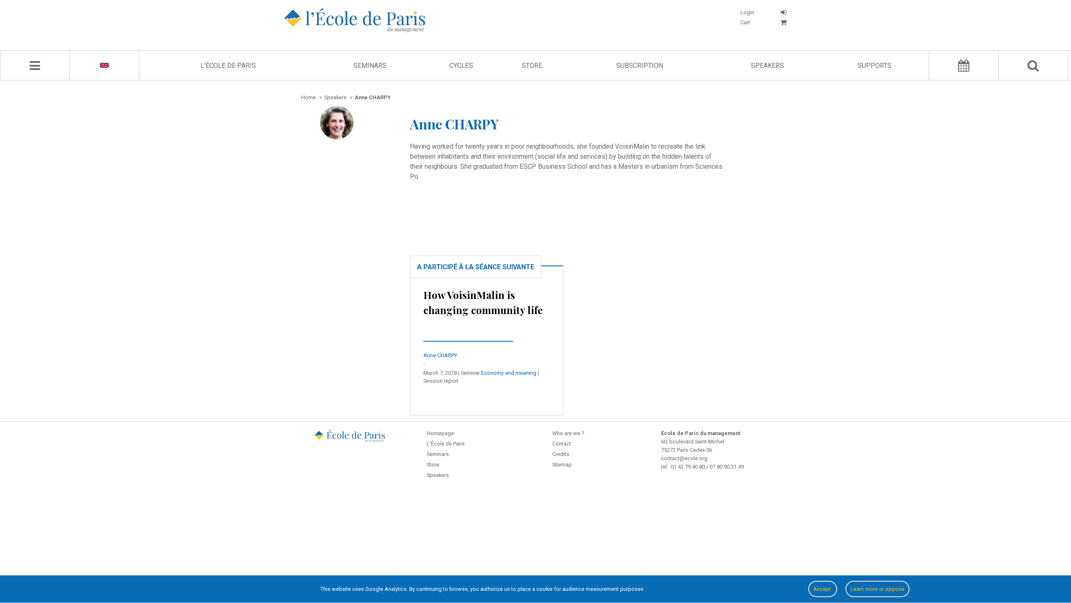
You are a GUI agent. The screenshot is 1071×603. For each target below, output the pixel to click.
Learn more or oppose (877, 589)
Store (532, 66)
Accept (822, 589)
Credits (560, 454)
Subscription (639, 66)
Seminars (370, 66)
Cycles (461, 66)
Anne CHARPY (440, 355)
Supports (875, 66)
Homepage (440, 433)
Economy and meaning (508, 373)
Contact (561, 444)
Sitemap (562, 464)
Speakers (767, 66)
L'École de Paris (228, 66)
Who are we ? (568, 433)
